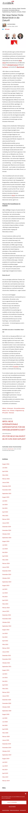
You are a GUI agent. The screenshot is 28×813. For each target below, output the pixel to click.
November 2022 (6, 618)
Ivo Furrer (5, 67)
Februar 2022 (6, 648)
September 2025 (6, 493)
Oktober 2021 (6, 663)
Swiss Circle (6, 410)
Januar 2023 (5, 611)
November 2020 (6, 703)
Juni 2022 (5, 633)
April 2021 (5, 685)
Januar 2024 (5, 567)
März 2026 (5, 475)
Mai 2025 (4, 508)
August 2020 (5, 714)
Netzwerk (10, 408)
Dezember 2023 (6, 570)
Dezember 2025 (6, 486)
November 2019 (6, 747)
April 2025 (5, 512)
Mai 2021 (4, 681)
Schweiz (19, 12)
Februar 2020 (6, 736)
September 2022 (6, 626)
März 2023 (5, 604)
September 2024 (6, 537)
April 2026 (5, 471)
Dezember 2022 (6, 615)
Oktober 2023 (6, 578)
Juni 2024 (5, 548)
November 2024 (6, 530)
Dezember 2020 (6, 699)
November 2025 (6, 489)
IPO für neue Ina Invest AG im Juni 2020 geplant (14, 437)
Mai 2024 (4, 552)
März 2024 (5, 559)
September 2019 (6, 755)
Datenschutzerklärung (14, 810)
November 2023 (6, 574)
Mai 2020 (4, 725)
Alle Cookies (12, 802)
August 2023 (5, 585)
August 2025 (5, 497)
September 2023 (6, 582)
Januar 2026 (5, 482)
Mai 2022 (4, 637)
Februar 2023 (6, 607)
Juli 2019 (4, 762)
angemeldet (10, 448)
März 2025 (5, 515)
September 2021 (6, 666)
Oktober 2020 (6, 707)
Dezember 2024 (6, 526)
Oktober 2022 (6, 622)
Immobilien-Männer (14, 10)
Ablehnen (12, 806)
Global (24, 12)
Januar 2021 (5, 696)
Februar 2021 (6, 692)
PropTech (5, 412)
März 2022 (5, 644)
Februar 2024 (6, 563)
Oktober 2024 (6, 534)
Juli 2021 (4, 674)
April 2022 (5, 640)
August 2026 (5, 464)
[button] (25, 793)
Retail (18, 8)
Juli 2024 (4, 545)
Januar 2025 (5, 523)
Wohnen (14, 8)
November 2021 (6, 659)
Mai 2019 (4, 769)
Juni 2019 (5, 766)
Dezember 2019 (6, 743)
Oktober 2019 (6, 751)
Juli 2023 (4, 589)
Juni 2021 (5, 677)
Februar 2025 (6, 519)
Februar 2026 (6, 478)
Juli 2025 (4, 501)
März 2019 (5, 777)
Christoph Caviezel (12, 65)
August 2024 (5, 541)
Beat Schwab (20, 67)
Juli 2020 (4, 718)
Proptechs (13, 12)
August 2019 (5, 758)
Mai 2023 (4, 596)
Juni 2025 (5, 504)
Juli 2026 (4, 467)
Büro (10, 8)
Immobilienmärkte (20, 408)
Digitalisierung (6, 12)
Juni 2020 (5, 721)
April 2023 (5, 600)
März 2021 (5, 688)
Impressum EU (23, 810)
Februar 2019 (6, 780)
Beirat (4, 408)
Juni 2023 (5, 593)
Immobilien (5, 8)
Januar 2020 (5, 740)
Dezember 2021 (6, 655)
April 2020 (5, 729)
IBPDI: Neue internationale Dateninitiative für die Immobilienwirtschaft (13, 425)
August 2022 (5, 629)
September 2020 (6, 710)
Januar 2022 (5, 651)
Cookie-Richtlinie (5, 810)
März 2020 (5, 732)
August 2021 (5, 670)
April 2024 (5, 556)
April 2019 (5, 773)
